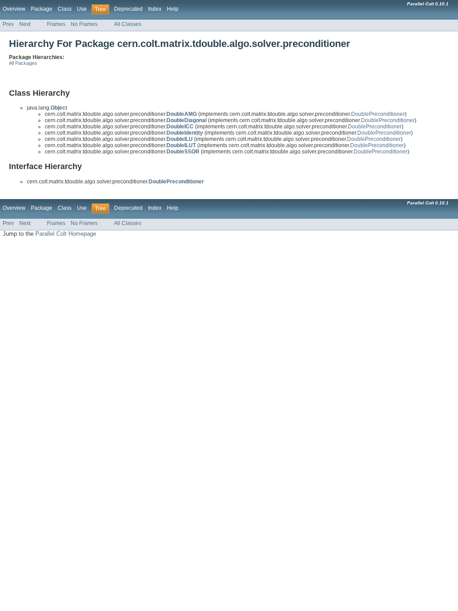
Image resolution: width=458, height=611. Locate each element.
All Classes (127, 24)
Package (41, 9)
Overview (14, 9)
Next (24, 24)
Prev (8, 24)
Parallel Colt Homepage (65, 233)
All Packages (23, 63)
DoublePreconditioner (378, 114)
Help (172, 9)
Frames (56, 24)
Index (154, 9)
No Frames (84, 24)
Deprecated (128, 9)
